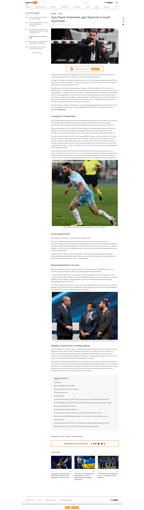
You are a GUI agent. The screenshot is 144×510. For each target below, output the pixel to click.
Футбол (63, 436)
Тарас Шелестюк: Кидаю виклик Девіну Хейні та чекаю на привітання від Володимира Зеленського (84, 477)
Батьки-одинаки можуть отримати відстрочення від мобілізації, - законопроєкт (37, 48)
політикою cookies (117, 504)
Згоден (68, 507)
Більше (116, 7)
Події (87, 7)
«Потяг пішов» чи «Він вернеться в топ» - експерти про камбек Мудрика (108, 476)
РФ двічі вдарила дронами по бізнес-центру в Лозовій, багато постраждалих (38, 24)
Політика (53, 7)
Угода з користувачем (50, 500)
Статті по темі (55, 452)
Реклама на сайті (30, 500)
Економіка (64, 7)
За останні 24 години (32, 13)
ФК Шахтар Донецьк (77, 436)
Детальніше (75, 507)
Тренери (68, 436)
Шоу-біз (106, 7)
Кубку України (55, 85)
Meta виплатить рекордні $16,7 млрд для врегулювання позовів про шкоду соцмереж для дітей (38, 31)
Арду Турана (96, 77)
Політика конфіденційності (66, 500)
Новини (28, 7)
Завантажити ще (37, 52)
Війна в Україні (40, 7)
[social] (104, 2)
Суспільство (76, 7)
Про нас (39, 500)
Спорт (96, 7)
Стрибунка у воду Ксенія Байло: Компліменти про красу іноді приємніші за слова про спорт (61, 476)
